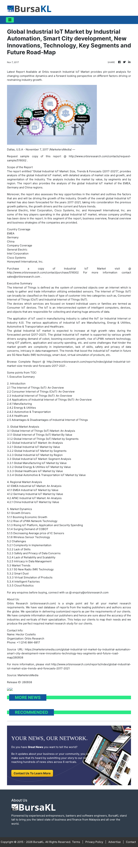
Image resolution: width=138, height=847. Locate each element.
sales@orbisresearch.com (23, 276)
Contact (131, 842)
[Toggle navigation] (10, 20)
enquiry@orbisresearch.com (90, 592)
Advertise (114, 842)
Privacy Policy (94, 842)
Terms (76, 842)
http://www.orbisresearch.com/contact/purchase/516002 (43, 272)
